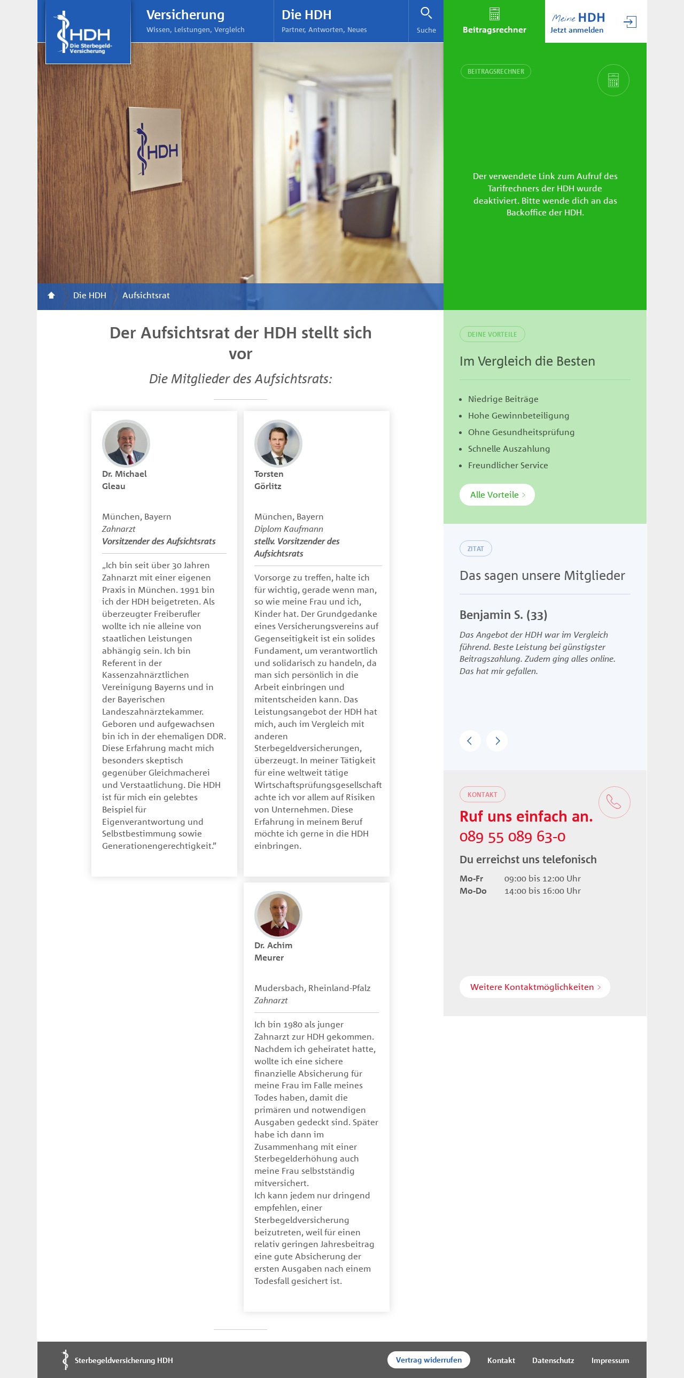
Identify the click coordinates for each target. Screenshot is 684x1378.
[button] (470, 741)
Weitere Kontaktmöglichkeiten (532, 986)
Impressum (610, 1360)
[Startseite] (51, 296)
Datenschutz (553, 1360)
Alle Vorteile (494, 494)
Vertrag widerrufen (429, 1359)
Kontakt (501, 1360)
